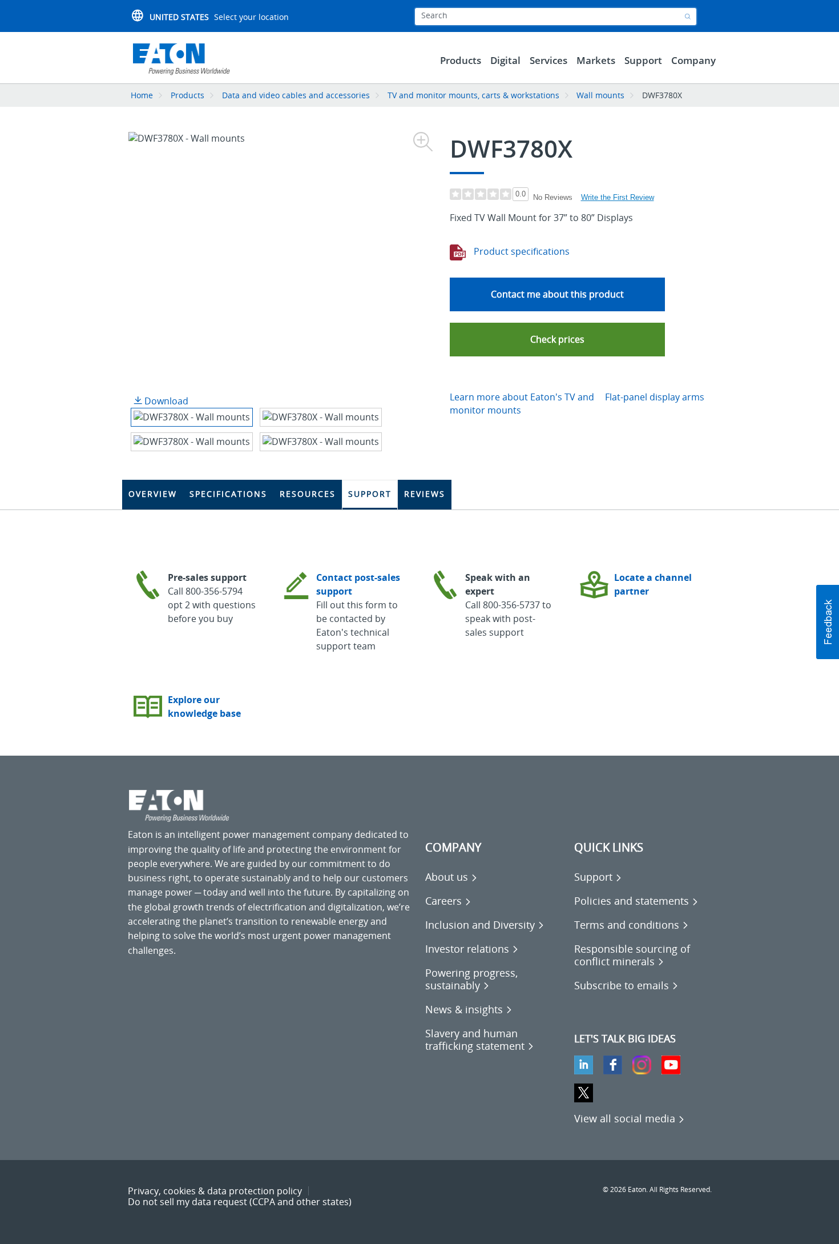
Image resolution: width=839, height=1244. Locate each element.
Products (187, 95)
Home (142, 95)
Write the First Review (617, 197)
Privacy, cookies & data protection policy (215, 1191)
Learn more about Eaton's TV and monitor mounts (522, 403)
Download (165, 401)
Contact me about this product (557, 294)
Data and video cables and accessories (297, 95)
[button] (557, 339)
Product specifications (520, 251)
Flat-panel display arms (654, 397)
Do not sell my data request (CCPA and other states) (240, 1201)
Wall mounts (600, 95)
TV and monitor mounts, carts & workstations (473, 95)
